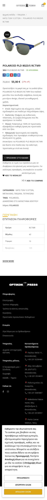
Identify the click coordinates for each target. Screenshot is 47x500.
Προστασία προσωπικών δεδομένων (19, 317)
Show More (8, 261)
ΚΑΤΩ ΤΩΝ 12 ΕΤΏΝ (11, 18)
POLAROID (14, 198)
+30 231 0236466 (35, 359)
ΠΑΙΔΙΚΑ (21, 14)
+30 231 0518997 (35, 413)
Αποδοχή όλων (23, 491)
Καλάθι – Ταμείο (9, 378)
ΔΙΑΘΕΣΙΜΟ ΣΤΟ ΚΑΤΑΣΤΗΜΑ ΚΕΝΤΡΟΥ (20, 201)
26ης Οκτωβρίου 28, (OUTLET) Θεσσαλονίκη (33, 369)
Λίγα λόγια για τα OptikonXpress (16, 331)
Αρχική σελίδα (9, 14)
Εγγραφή (6, 373)
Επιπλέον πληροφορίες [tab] (20, 219)
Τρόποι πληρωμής (10, 304)
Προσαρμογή (23, 478)
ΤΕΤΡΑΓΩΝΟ (28, 193)
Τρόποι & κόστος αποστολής (15, 308)
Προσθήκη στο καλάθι (17, 158)
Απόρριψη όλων (23, 485)
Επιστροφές (8, 300)
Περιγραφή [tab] (10, 215)
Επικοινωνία (8, 335)
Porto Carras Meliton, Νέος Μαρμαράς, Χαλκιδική (34, 422)
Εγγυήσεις (7, 313)
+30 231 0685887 (35, 393)
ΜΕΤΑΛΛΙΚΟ (8, 193)
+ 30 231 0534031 (35, 376)
